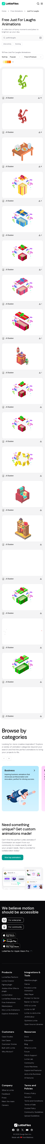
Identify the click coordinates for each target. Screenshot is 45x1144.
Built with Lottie (8, 1048)
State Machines (31, 1066)
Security (27, 1097)
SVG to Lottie (30, 1005)
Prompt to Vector (31, 998)
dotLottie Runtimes (32, 1074)
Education (28, 1040)
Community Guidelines (33, 1112)
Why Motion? (7, 1051)
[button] (22, 37)
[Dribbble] (31, 1130)
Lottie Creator (8, 981)
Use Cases (6, 1040)
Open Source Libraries (33, 1024)
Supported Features (33, 1070)
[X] (22, 1130)
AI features (29, 1078)
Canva (27, 984)
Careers (5, 1105)
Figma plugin (7, 984)
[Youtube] (27, 1130)
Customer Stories (9, 1044)
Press (4, 1097)
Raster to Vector (31, 1002)
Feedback (6, 1094)
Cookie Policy (30, 1108)
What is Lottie (30, 1048)
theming (18, 44)
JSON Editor (29, 1017)
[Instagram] (17, 1130)
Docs (26, 1036)
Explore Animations (10, 1013)
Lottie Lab (28, 1059)
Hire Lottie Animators (11, 1010)
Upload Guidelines (31, 1116)
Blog (26, 1044)
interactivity (7, 44)
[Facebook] (13, 1130)
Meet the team (8, 1101)
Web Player (29, 994)
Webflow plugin (30, 980)
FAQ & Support (30, 1055)
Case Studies (7, 1036)
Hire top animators (13, 857)
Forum (27, 1051)
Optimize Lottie (30, 1020)
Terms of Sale (30, 1104)
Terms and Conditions (33, 1101)
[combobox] (15, 57)
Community (29, 1063)
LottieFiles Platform (10, 977)
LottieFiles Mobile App (11, 998)
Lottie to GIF (29, 1009)
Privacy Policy (30, 1093)
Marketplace (7, 1006)
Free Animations (8, 1002)
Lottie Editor (7, 995)
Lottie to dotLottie (32, 1013)
